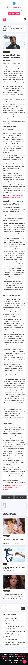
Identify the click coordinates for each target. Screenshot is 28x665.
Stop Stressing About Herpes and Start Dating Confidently (15, 633)
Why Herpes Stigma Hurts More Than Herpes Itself (14, 627)
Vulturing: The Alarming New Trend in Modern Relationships (15, 643)
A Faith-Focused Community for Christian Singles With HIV (14, 638)
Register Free (15, 13)
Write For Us (14, 662)
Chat (4, 658)
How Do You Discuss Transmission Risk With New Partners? (13, 621)
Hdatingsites (14, 7)
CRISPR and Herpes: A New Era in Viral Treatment (14, 567)
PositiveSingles (10, 658)
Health (4, 563)
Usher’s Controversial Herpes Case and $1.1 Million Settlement (12, 487)
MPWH (23, 658)
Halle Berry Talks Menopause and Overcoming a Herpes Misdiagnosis (13, 595)
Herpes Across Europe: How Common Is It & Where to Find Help (13, 540)
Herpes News (6, 51)
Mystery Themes (21, 656)
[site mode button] (25, 19)
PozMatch (18, 658)
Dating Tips (15, 660)
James (15, 63)
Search (4, 606)
